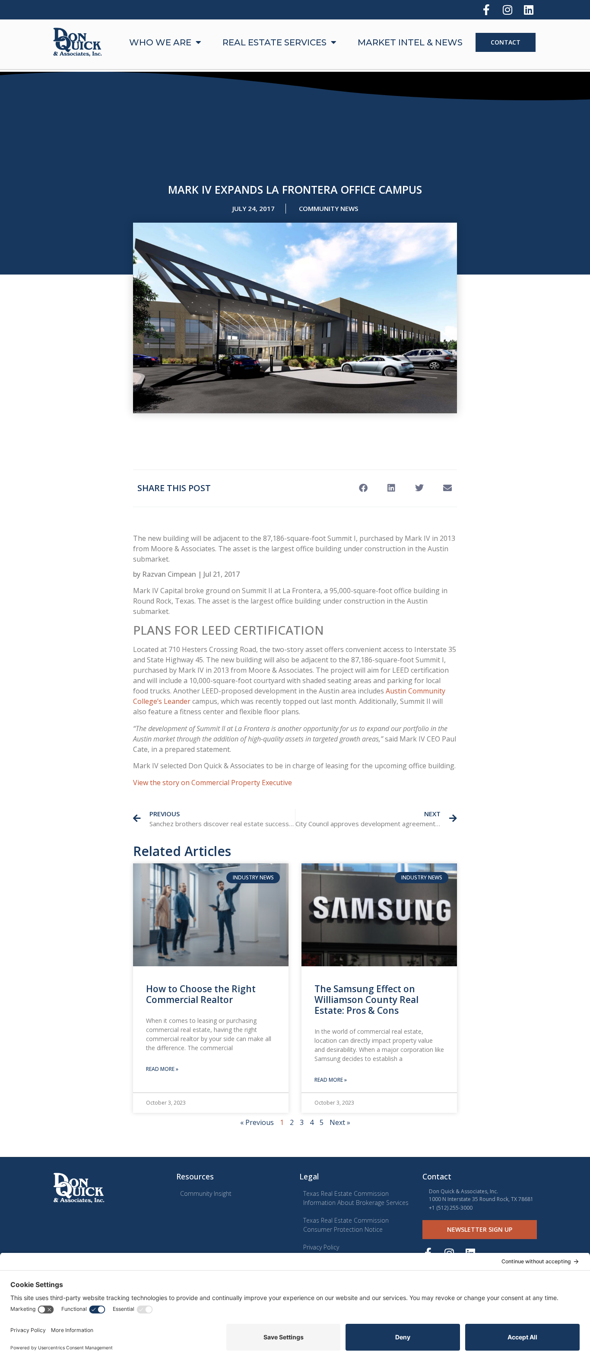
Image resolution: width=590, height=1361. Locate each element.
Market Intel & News (410, 42)
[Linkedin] (528, 9)
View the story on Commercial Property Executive (212, 782)
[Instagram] (507, 9)
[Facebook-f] (486, 9)
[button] (363, 488)
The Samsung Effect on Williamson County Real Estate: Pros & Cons (366, 999)
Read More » (162, 1069)
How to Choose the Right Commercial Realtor (201, 994)
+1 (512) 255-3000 (451, 1207)
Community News (328, 208)
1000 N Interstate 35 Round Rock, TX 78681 (481, 1199)
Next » (340, 1122)
